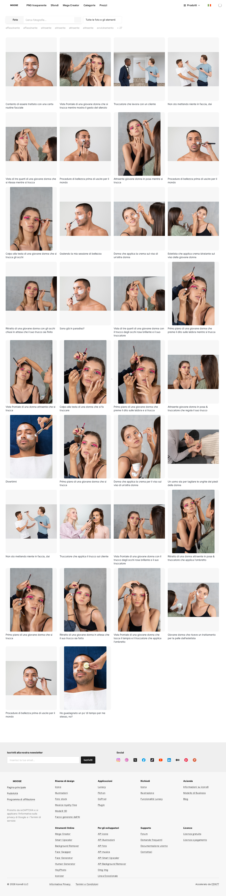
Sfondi (55, 5)
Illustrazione (147, 793)
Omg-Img (103, 869)
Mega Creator (71, 5)
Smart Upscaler (63, 839)
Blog (185, 799)
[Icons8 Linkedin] (169, 760)
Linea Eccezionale (108, 875)
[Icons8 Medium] (177, 760)
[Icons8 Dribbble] (126, 760)
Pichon (101, 793)
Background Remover (67, 845)
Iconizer (59, 875)
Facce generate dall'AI (67, 817)
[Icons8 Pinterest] (186, 760)
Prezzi (103, 5)
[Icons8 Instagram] (118, 760)
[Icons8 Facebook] (143, 760)
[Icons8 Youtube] (160, 760)
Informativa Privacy (60, 884)
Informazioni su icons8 (196, 787)
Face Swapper (63, 851)
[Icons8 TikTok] (152, 760)
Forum (144, 833)
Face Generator (64, 857)
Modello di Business (194, 793)
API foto (102, 845)
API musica (104, 851)
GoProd (102, 799)
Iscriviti (88, 759)
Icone (58, 787)
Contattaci (146, 851)
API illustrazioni (106, 839)
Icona (144, 787)
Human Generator (65, 863)
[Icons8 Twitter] (135, 760)
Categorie (89, 5)
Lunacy (102, 787)
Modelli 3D (61, 811)
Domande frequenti (151, 839)
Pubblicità (12, 793)
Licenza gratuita (192, 833)
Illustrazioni (61, 793)
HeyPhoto (60, 869)
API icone (103, 833)
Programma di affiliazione (21, 799)
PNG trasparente (36, 5)
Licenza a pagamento (195, 839)
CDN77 (215, 884)
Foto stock (61, 799)
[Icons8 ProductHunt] (194, 760)
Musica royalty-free (66, 805)
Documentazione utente (154, 845)
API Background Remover (112, 863)
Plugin (101, 805)
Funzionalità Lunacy (152, 799)
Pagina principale (16, 787)
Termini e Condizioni (87, 884)
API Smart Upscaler (108, 857)
